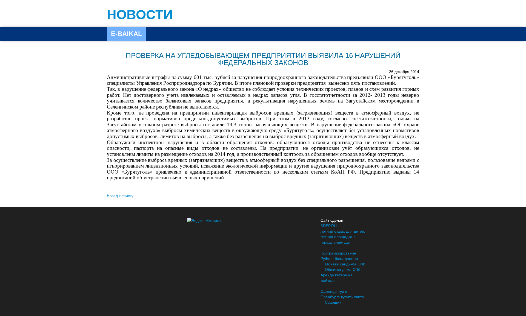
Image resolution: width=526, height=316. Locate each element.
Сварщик (333, 302)
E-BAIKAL (126, 33)
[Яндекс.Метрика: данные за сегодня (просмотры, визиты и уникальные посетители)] (204, 220)
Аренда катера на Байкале (337, 278)
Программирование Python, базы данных (339, 256)
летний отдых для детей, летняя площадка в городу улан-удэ (343, 236)
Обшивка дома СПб (342, 269)
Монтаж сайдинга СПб (345, 264)
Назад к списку (120, 196)
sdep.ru (329, 226)
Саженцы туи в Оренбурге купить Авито (342, 294)
